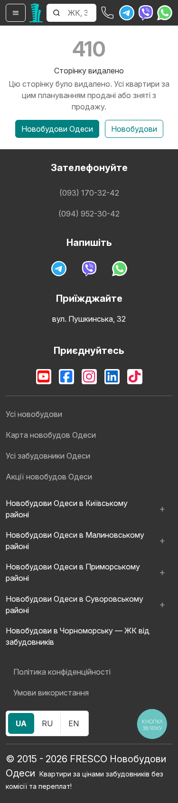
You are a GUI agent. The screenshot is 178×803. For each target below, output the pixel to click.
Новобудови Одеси (57, 129)
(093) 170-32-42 (89, 193)
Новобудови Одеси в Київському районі (67, 508)
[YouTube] (43, 376)
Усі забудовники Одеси (48, 455)
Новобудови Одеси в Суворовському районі (74, 604)
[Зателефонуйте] (107, 13)
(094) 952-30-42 (89, 213)
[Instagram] (89, 376)
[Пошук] (56, 13)
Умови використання (51, 692)
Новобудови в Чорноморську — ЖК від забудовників (78, 636)
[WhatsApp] (164, 12)
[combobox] (81, 13)
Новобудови (134, 129)
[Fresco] (36, 13)
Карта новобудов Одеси (51, 435)
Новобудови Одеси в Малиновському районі (75, 540)
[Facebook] (66, 376)
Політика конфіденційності (62, 672)
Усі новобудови (34, 414)
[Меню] (16, 13)
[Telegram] (126, 12)
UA (21, 723)
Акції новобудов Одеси (49, 476)
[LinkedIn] (112, 376)
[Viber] (145, 12)
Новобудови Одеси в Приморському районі (73, 572)
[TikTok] (134, 376)
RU (47, 723)
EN (73, 723)
